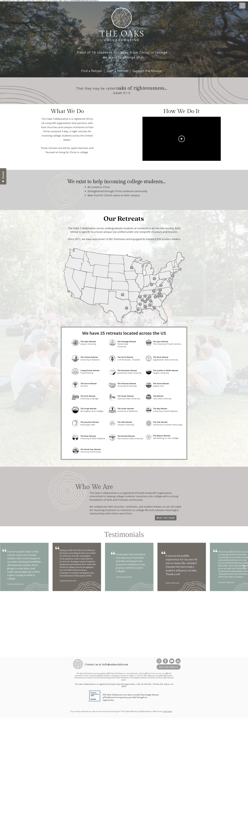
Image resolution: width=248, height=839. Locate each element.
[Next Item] (243, 566)
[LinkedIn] (178, 661)
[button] (242, 6)
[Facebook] (165, 661)
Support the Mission (147, 71)
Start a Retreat (117, 71)
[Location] (159, 293)
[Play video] (181, 139)
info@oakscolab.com (115, 664)
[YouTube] (171, 661)
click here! (167, 711)
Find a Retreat (91, 71)
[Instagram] (159, 661)
